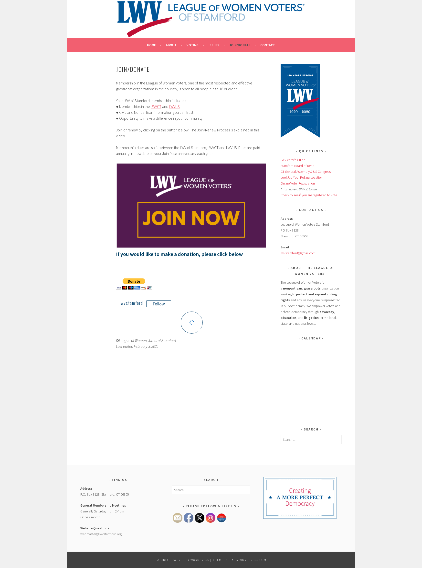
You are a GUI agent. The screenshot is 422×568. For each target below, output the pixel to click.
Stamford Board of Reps (297, 165)
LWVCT (156, 106)
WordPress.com (253, 560)
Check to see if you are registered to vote (309, 195)
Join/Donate (239, 45)
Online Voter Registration (298, 183)
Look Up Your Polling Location (302, 177)
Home (151, 45)
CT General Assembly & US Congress (306, 171)
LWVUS (174, 106)
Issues (214, 45)
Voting (193, 45)
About (171, 45)
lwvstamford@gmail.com (298, 253)
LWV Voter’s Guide (293, 160)
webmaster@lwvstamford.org (101, 534)
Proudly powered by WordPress (182, 560)
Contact (267, 45)
